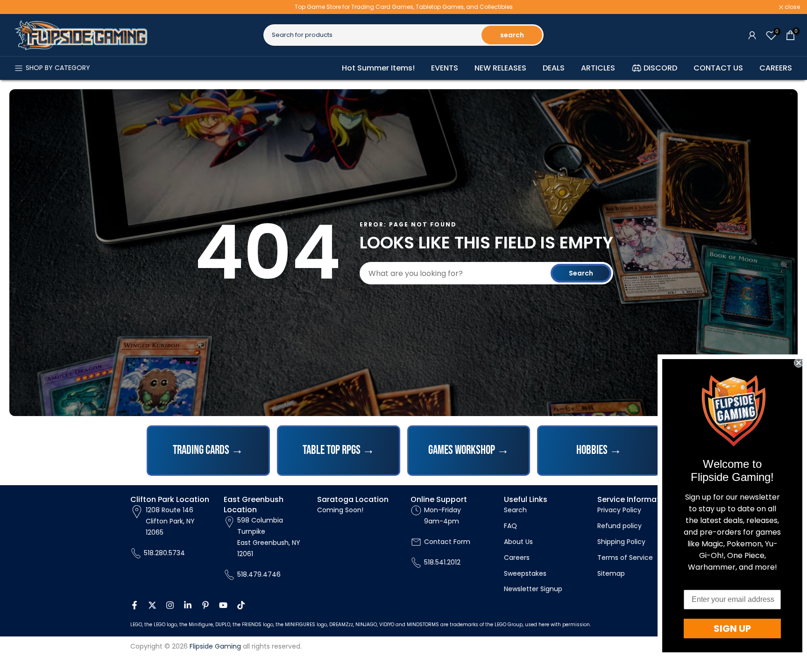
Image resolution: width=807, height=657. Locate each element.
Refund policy (619, 525)
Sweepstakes (525, 573)
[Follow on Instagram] (170, 605)
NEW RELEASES (500, 68)
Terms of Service (625, 557)
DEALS (554, 68)
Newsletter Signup (533, 588)
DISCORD (660, 68)
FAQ (510, 525)
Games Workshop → (468, 450)
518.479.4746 (259, 574)
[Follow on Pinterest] (205, 605)
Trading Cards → (208, 450)
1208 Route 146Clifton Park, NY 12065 (170, 521)
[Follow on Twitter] (152, 605)
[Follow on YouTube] (223, 605)
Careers (517, 557)
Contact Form (447, 541)
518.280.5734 (164, 553)
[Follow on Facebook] (134, 605)
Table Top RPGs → (339, 450)
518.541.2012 (442, 562)
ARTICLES (598, 68)
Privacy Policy (619, 510)
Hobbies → (599, 450)
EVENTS (444, 68)
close (19, 7)
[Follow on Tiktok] (241, 605)
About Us (518, 541)
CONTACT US (718, 68)
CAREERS (775, 68)
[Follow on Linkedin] (188, 605)
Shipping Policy (621, 541)
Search (581, 273)
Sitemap (611, 573)
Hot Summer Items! (378, 68)
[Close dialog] (798, 362)
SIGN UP (732, 628)
